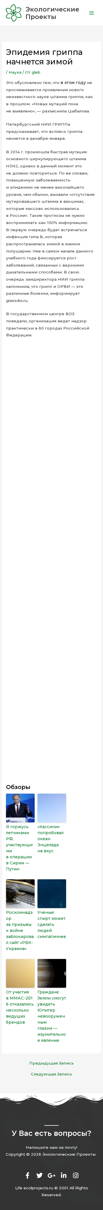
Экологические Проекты (52, 12)
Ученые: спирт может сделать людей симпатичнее (51, 924)
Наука (15, 72)
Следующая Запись (51, 1074)
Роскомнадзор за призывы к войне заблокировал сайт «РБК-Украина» (20, 930)
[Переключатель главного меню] (92, 13)
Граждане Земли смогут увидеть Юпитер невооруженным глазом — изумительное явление (51, 1016)
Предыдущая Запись (51, 1063)
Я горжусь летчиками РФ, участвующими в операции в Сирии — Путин (19, 848)
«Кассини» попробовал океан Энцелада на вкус (50, 838)
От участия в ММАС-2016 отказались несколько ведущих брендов (20, 1007)
